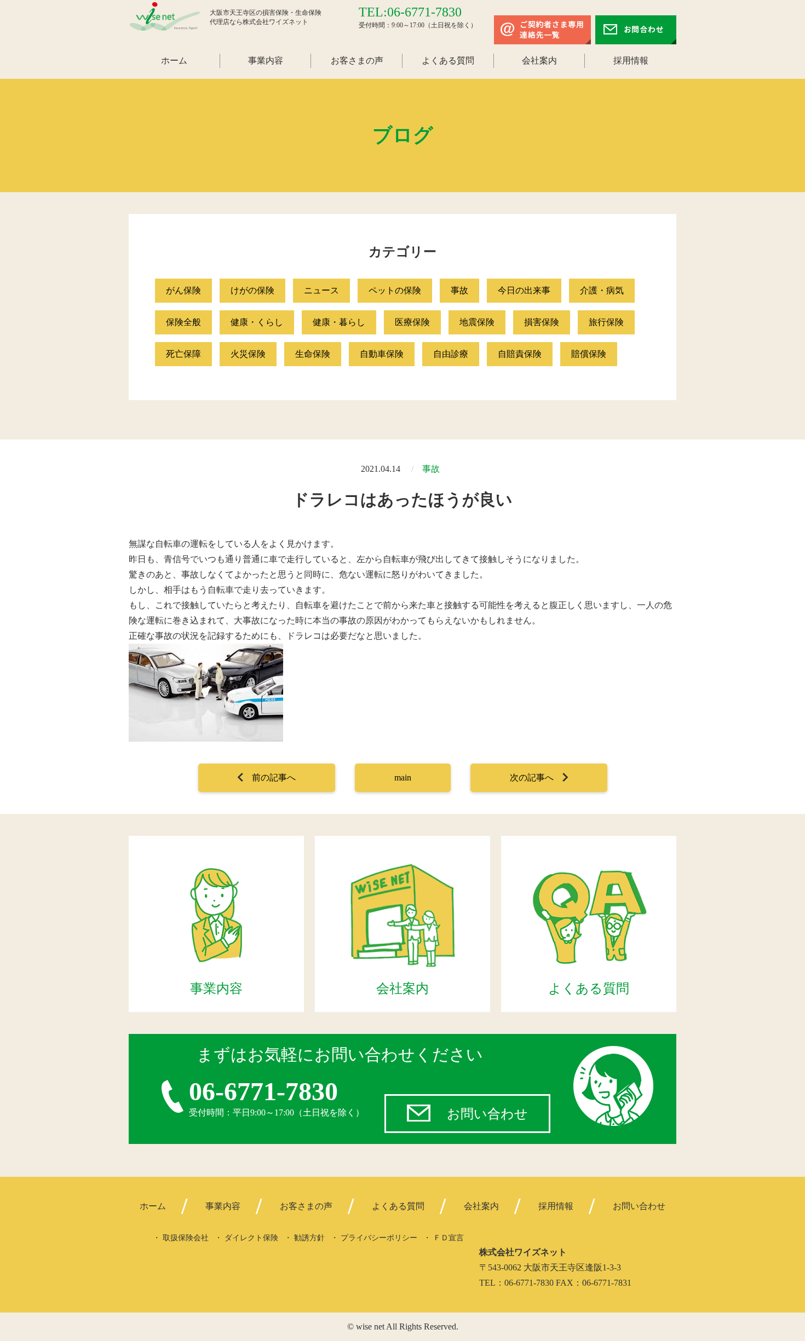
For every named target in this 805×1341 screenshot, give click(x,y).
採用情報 (630, 60)
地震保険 (477, 322)
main (402, 777)
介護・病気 (602, 290)
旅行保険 (606, 322)
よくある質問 (448, 60)
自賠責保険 (520, 354)
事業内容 (265, 60)
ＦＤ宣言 (448, 1238)
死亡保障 (183, 354)
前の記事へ (274, 777)
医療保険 (412, 322)
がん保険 (183, 290)
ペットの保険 (395, 290)
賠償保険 (588, 354)
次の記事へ (532, 777)
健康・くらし (257, 322)
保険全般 (183, 322)
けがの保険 (252, 290)
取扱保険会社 (186, 1238)
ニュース (321, 290)
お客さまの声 (357, 60)
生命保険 (312, 354)
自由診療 (450, 354)
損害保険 (541, 322)
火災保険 (248, 354)
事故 (459, 290)
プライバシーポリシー (379, 1238)
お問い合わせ (487, 1114)
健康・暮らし (339, 322)
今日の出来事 (524, 290)
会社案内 (539, 60)
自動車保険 (382, 354)
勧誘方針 (309, 1238)
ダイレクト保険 (251, 1238)
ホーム (174, 60)
